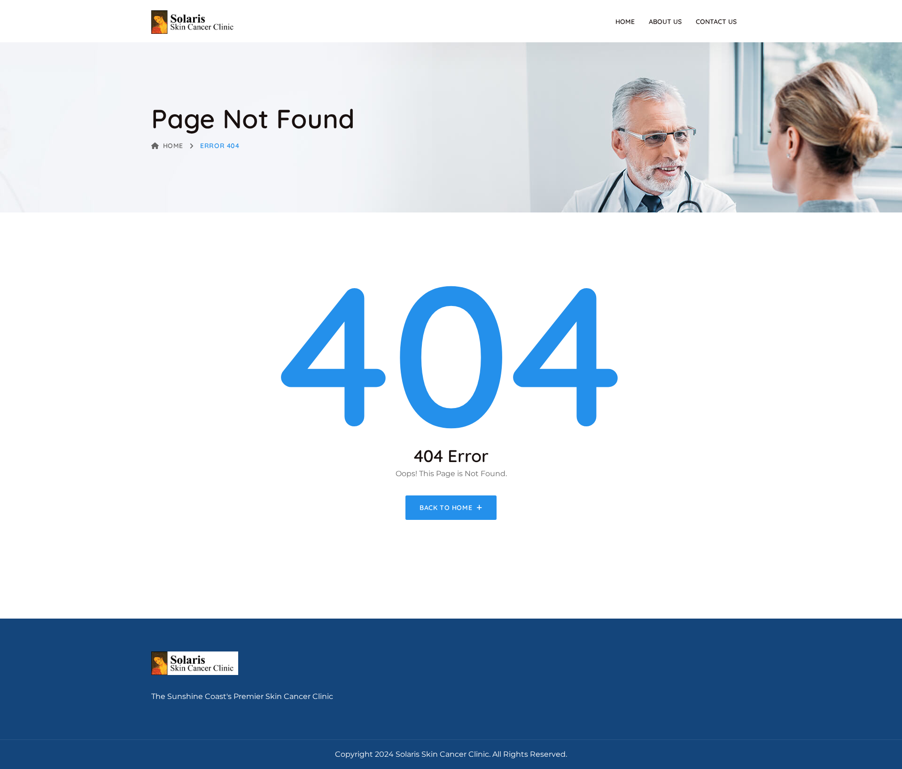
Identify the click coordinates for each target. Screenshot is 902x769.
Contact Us (716, 21)
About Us (665, 21)
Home (625, 21)
